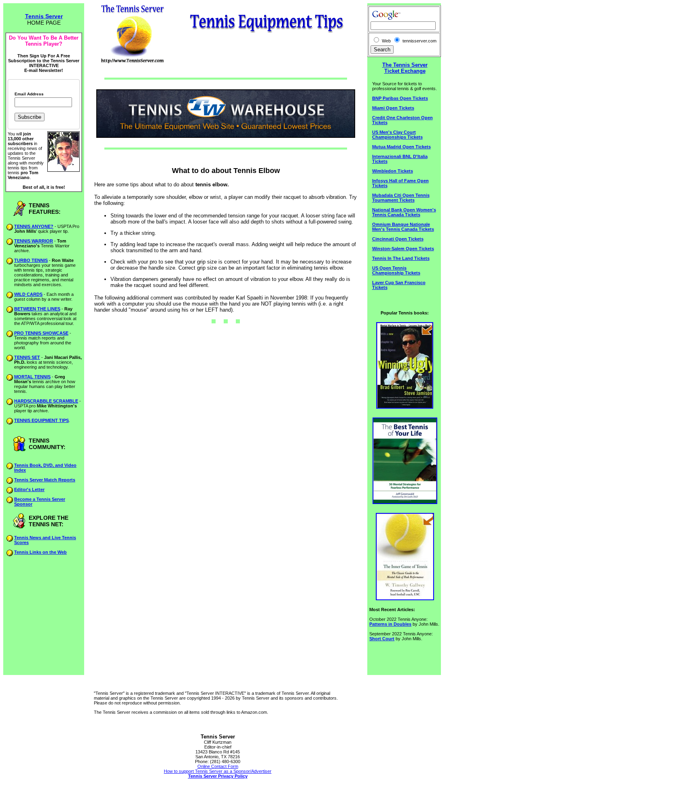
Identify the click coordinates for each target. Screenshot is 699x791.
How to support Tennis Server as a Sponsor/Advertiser (217, 771)
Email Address (29, 94)
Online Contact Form (217, 766)
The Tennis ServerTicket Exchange (405, 68)
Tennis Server (44, 16)
